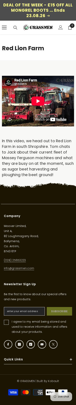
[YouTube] (42, 344)
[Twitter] (53, 344)
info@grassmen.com (19, 268)
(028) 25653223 (15, 260)
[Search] (15, 27)
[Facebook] (8, 344)
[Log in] (60, 27)
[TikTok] (31, 344)
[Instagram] (19, 344)
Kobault (53, 381)
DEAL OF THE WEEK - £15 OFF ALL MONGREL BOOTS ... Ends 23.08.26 (38, 10)
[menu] (4, 27)
